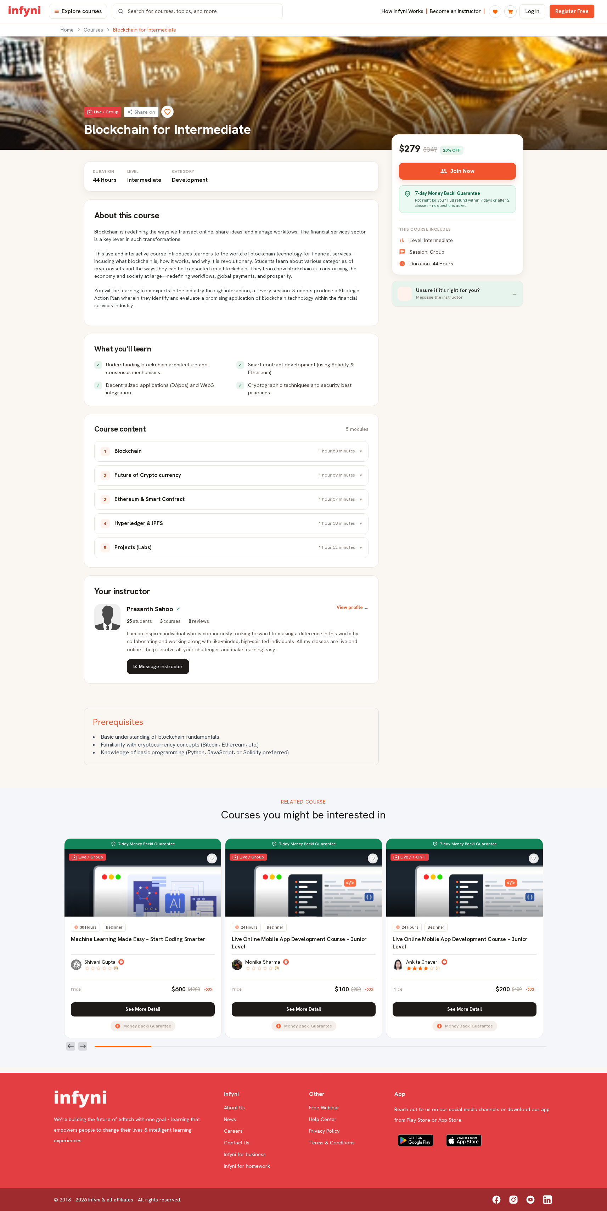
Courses (93, 30)
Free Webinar (324, 1107)
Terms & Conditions (332, 1142)
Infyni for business (245, 1154)
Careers (233, 1131)
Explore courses (82, 11)
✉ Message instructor (158, 666)
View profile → (353, 607)
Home (67, 30)
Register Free (572, 11)
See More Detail (142, 1009)
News (230, 1119)
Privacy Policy (324, 1131)
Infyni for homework (247, 1166)
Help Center (323, 1119)
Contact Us (236, 1142)
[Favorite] (167, 112)
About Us (234, 1107)
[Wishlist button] (212, 858)
